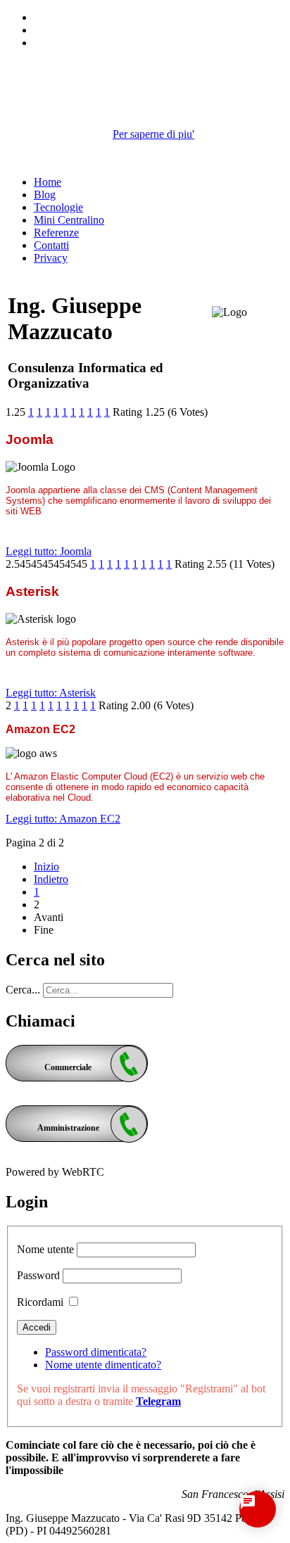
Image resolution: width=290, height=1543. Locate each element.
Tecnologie (58, 207)
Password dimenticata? (95, 1352)
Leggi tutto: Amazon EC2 (63, 819)
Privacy (51, 258)
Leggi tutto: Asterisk (51, 693)
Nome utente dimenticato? (103, 1365)
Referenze (56, 233)
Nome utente (45, 1249)
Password (38, 1275)
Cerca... (23, 990)
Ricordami (40, 1302)
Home (47, 182)
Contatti (51, 245)
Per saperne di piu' (153, 134)
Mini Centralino (69, 220)
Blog (45, 195)
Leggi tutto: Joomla (49, 551)
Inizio (46, 866)
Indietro (51, 879)
